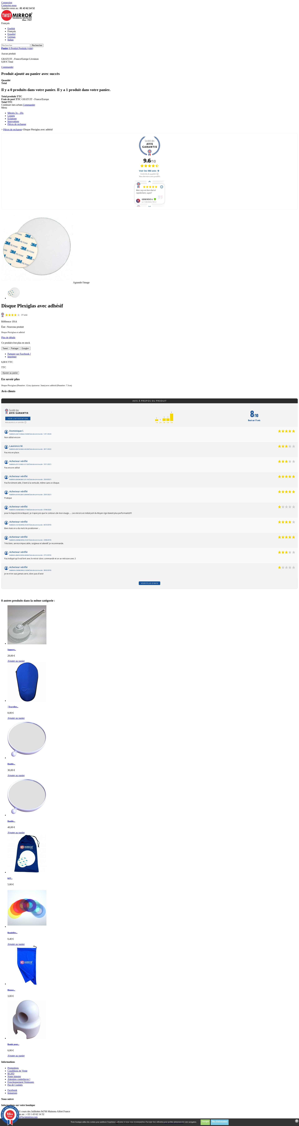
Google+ (25, 348)
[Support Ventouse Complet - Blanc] (26, 643)
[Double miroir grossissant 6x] (26, 757)
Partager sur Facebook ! (19, 354)
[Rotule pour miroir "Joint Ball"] (26, 1038)
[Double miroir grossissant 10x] (26, 815)
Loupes (11, 115)
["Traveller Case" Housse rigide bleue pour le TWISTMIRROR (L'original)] (26, 700)
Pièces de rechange (16, 124)
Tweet (5, 348)
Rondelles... (12, 932)
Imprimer (12, 356)
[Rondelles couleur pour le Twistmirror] (26, 926)
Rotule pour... (13, 1044)
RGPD (10, 1073)
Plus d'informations (220, 1121)
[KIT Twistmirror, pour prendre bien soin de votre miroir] (26, 872)
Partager (15, 348)
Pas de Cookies (15, 1085)
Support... (11, 649)
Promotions (13, 1068)
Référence (6, 321)
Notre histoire (14, 1076)
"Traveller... (12, 707)
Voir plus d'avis (149, 583)
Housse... (11, 990)
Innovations (13, 121)
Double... (11, 764)
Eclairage (12, 118)
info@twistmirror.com (27, 1117)
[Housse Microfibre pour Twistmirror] (26, 984)
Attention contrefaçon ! (18, 1079)
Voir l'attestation (18, 418)
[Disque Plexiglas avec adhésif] (13, 298)
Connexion (6, 2)
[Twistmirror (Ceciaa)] (16, 20)
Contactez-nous (9, 5)
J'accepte (205, 1121)
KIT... (9, 878)
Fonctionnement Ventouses (20, 1082)
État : (4, 327)
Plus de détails (8, 337)
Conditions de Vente (17, 1070)
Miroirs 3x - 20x (15, 113)
